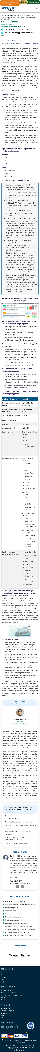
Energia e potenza (26, 41)
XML (2, 982)
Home (3, 41)
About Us (4, 972)
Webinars (4, 1013)
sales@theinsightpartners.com (23, 1045)
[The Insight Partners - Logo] (8, 8)
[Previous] (16, 886)
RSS (2, 980)
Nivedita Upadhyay (20, 719)
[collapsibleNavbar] (36, 8)
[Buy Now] (30, 2)
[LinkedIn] (12, 1028)
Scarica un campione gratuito (10, 2)
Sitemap (4, 1018)
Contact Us (5, 975)
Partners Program (7, 1011)
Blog (2, 1015)
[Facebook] (3, 1028)
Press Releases (6, 1008)
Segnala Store (13, 41)
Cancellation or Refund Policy (11, 995)
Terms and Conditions (9, 993)
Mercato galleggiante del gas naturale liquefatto (21, 43)
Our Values (5, 1000)
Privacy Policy (6, 990)
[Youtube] (17, 1028)
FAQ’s (3, 997)
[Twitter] (8, 1028)
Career (3, 977)
